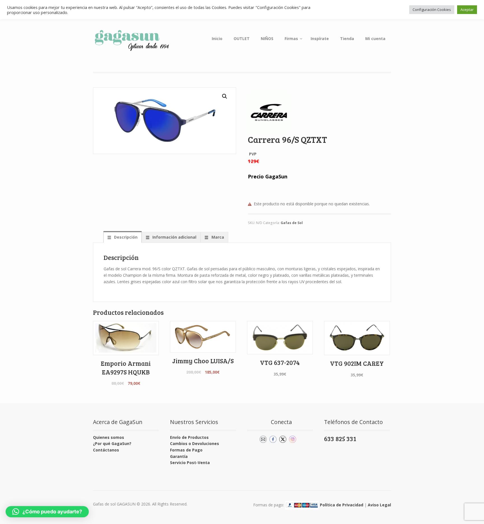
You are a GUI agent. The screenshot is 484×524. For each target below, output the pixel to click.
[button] (225, 96)
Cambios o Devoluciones (194, 443)
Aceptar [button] (467, 9)
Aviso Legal (379, 504)
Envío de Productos (189, 437)
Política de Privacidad (341, 504)
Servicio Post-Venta (190, 462)
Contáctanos (106, 450)
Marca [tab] (217, 237)
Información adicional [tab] (173, 237)
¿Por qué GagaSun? (112, 443)
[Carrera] (269, 112)
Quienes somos (108, 437)
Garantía (179, 456)
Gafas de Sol (292, 222)
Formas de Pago (186, 450)
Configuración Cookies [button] (432, 9)
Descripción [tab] (125, 237)
